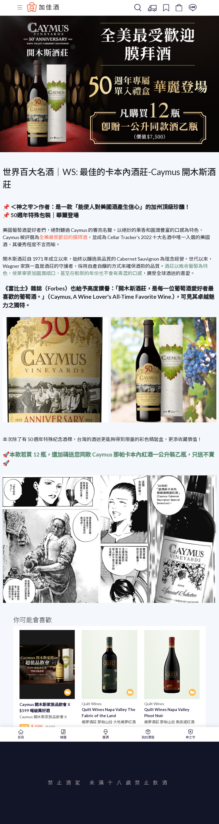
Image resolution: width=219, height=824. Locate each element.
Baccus (43, 7)
